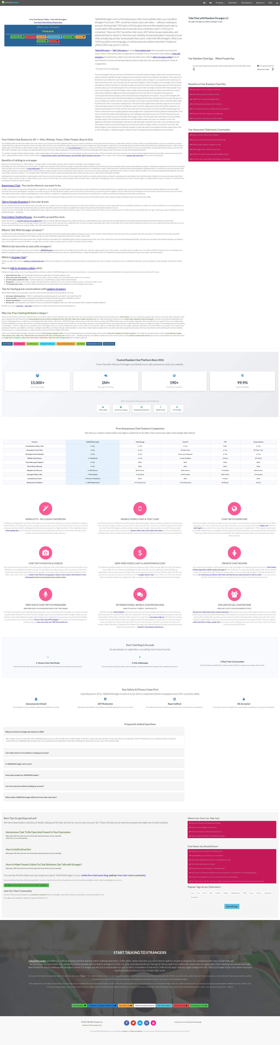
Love (192, 893)
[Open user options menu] (205, 2)
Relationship (235, 893)
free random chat (142, 50)
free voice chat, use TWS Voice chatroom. (52, 622)
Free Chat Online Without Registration (48, 22)
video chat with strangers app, (58, 338)
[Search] (277, 3)
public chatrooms (243, 960)
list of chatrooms (75, 148)
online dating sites (12, 530)
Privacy (85, 1025)
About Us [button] (260, 3)
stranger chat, (131, 155)
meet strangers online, (49, 155)
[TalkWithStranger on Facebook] (126, 1023)
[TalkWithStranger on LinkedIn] (140, 1023)
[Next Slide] (273, 71)
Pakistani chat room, (31, 335)
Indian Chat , (20, 335)
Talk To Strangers (17, 37)
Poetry (259, 893)
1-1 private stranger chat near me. (139, 335)
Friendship (194, 897)
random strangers (56, 288)
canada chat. (215, 622)
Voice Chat (41, 37)
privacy (125, 1031)
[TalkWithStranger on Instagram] (146, 1023)
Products (220, 3)
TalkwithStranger (102, 50)
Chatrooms (29, 37)
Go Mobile (80, 344)
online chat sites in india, (202, 622)
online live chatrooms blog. (95, 875)
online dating (124, 317)
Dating (226, 893)
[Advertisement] (140, 10)
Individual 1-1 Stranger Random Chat (102, 1005)
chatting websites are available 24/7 (29, 221)
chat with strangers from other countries (122, 333)
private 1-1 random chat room (34, 261)
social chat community (38, 895)
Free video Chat (124, 1005)
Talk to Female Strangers (15, 201)
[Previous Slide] (193, 71)
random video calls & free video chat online (146, 530)
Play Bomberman (180, 1005)
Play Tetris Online (164, 1005)
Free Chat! (80, 37)
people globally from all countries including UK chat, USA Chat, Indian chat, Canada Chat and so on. (63, 319)
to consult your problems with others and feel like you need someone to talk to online (230, 575)
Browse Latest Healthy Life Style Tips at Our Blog (26, 885)
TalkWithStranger (46, 250)
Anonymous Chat (11, 185)
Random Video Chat (94, 344)
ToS (90, 1025)
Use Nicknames (32, 344)
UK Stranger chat (59, 335)
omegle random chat (146, 575)
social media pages (33, 168)
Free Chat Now (78, 1005)
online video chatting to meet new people (139, 319)
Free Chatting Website (24, 313)
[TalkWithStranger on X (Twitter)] (133, 1023)
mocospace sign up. (157, 617)
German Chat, (11, 335)
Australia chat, (171, 333)
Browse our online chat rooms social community (211, 612)
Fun (198, 893)
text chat (19, 306)
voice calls (28, 306)
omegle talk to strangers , (12, 338)
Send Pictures (19, 344)
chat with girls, (76, 155)
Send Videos (7, 344)
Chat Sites (232, 3)
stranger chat (18, 257)
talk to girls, (198, 528)
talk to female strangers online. (53, 333)
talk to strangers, (88, 155)
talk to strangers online (162, 57)
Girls (210, 893)
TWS (244, 893)
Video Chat (53, 41)
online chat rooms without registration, (34, 338)
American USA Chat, (46, 335)
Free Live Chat (109, 344)
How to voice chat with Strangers (46, 619)
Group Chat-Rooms (54, 37)
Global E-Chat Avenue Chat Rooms (150, 627)
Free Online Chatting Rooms (17, 217)
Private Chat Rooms (47, 344)
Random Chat (42, 41)
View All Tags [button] (232, 906)
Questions (268, 893)
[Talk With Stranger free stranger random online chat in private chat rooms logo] (10, 2)
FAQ (270, 3)
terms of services (136, 1031)
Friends (217, 893)
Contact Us (97, 1025)
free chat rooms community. (131, 875)
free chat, (97, 155)
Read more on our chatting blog (16, 838)
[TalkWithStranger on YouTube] (153, 1023)
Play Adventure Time (198, 1005)
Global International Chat (144, 1005)
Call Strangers (68, 37)
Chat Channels (118, 612)
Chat (204, 893)
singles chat (264, 525)
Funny (251, 893)
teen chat (139, 155)
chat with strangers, (64, 155)
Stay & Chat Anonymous (66, 344)
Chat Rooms (246, 3)
